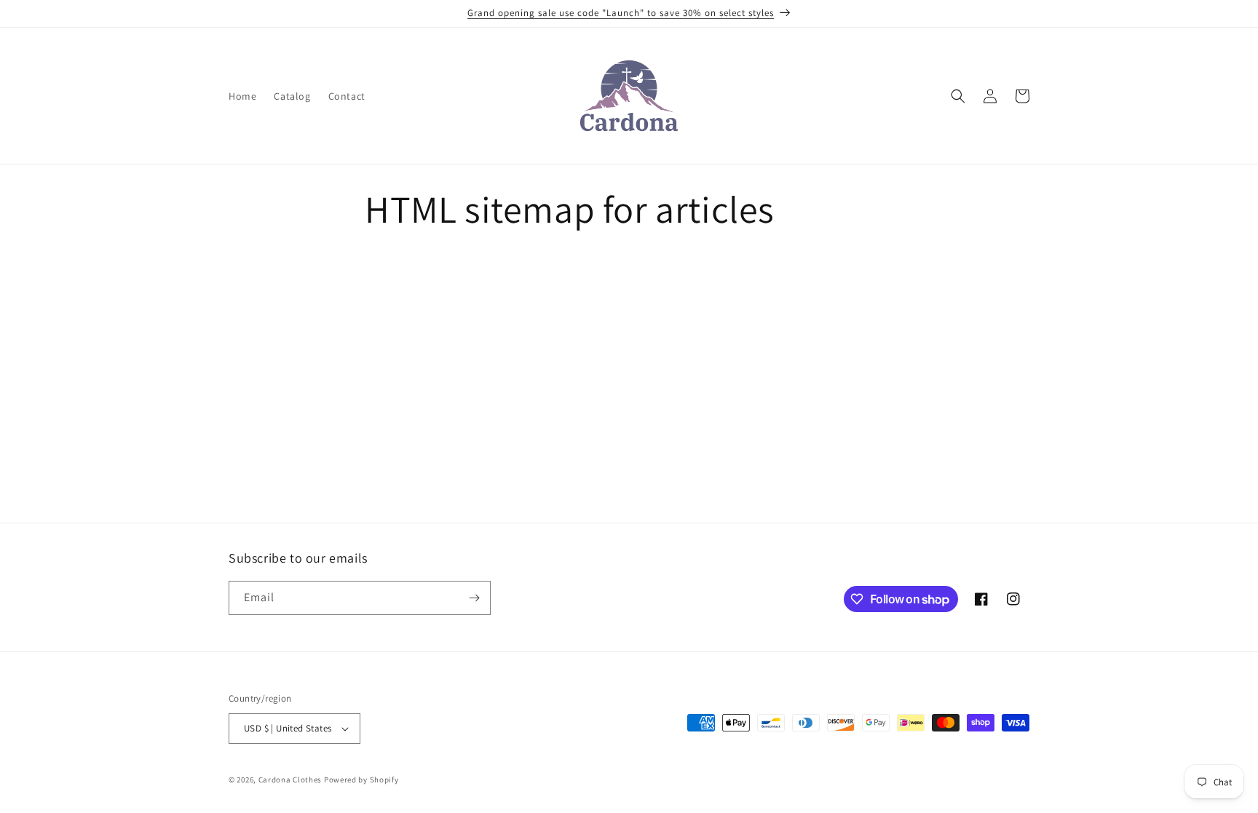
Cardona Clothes (290, 779)
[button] (958, 96)
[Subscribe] (474, 598)
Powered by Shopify (361, 779)
